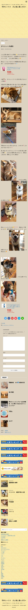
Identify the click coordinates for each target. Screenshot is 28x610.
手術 (2, 568)
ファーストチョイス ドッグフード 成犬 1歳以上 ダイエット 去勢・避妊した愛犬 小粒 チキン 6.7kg (13, 306)
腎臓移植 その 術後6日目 (17, 382)
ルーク (2, 559)
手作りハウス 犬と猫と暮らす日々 (14, 7)
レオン (2, 560)
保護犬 (2, 562)
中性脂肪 (11, 502)
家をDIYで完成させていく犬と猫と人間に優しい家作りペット (14, 603)
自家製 (2, 576)
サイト (4, 363)
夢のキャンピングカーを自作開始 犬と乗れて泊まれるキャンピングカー (17, 403)
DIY (2, 546)
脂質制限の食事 (13, 482)
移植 (2, 573)
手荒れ (11, 411)
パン (2, 555)
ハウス (2, 553)
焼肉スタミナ (8, 432)
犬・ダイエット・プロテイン (8, 325)
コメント (5, 335)
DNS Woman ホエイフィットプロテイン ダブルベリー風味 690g (14, 68)
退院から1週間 (13, 521)
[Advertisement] (14, 23)
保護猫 (6, 430)
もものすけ (3, 547)
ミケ (2, 556)
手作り (2, 566)
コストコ (11, 511)
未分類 (3, 323)
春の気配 (11, 392)
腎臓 (2, 575)
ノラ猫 (2, 552)
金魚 (2, 578)
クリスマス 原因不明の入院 (17, 492)
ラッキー (3, 557)
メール (5, 358)
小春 (2, 565)
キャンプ (3, 550)
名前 (4, 352)
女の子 (11, 421)
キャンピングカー (5, 549)
